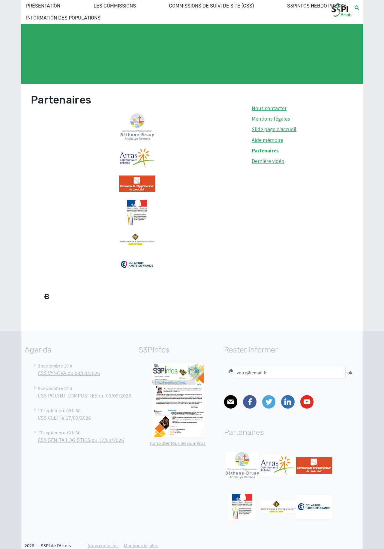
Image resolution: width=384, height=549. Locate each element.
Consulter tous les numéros (178, 443)
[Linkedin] (287, 402)
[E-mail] (230, 402)
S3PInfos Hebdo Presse (316, 6)
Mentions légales (271, 119)
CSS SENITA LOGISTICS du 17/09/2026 (81, 440)
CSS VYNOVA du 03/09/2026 (69, 373)
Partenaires (265, 150)
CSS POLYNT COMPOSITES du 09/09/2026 (84, 395)
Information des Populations (63, 18)
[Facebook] (249, 402)
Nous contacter (269, 108)
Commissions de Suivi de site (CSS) (211, 6)
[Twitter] (268, 402)
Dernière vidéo (268, 161)
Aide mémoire (267, 140)
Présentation (43, 6)
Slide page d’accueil (274, 129)
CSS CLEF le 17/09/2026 (64, 418)
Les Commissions (115, 6)
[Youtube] (307, 402)
